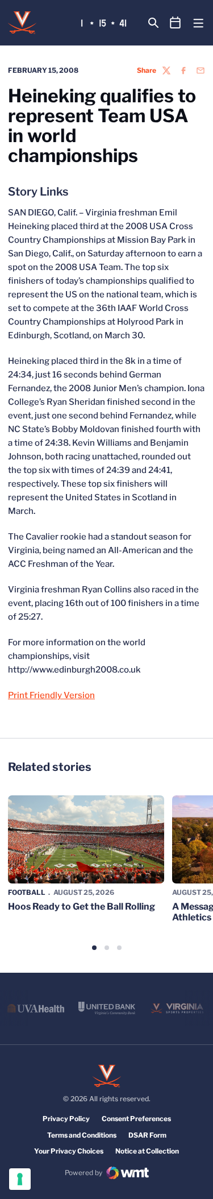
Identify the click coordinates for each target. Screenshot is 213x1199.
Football (26, 892)
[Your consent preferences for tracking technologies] (20, 1179)
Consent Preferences (136, 1118)
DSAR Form (147, 1135)
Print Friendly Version (51, 695)
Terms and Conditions (81, 1135)
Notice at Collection (147, 1151)
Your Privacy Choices (68, 1151)
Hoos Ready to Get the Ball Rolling (81, 906)
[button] (94, 947)
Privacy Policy (66, 1118)
